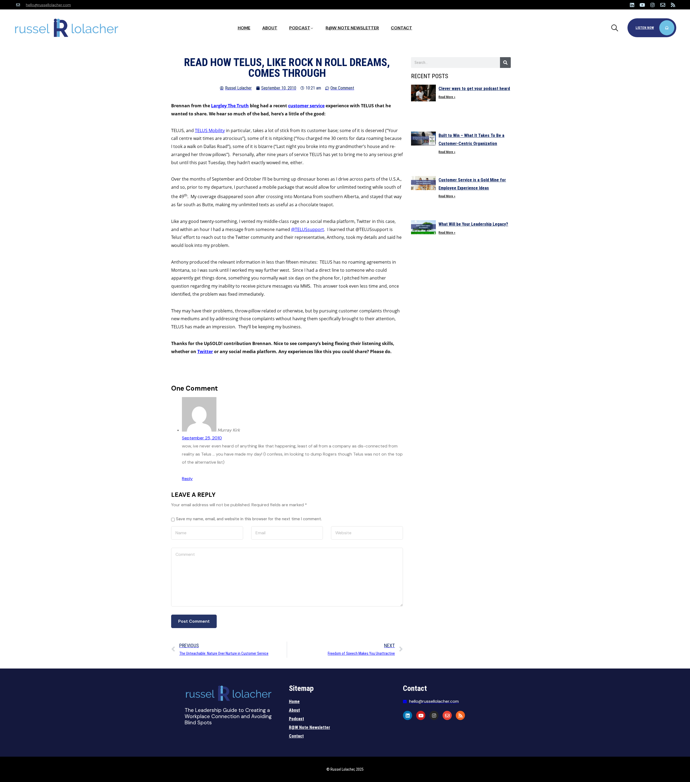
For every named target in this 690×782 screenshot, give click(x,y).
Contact (401, 28)
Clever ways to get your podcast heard (474, 88)
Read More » (447, 97)
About (269, 28)
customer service (306, 106)
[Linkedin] (632, 4)
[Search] (505, 62)
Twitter (205, 351)
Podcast (299, 28)
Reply (187, 478)
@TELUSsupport (307, 229)
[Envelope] (662, 4)
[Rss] (673, 4)
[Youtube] (642, 4)
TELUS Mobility (210, 130)
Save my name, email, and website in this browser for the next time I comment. (249, 519)
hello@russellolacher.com (48, 4)
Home (244, 28)
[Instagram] (652, 4)
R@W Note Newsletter (352, 28)
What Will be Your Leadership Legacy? (473, 224)
